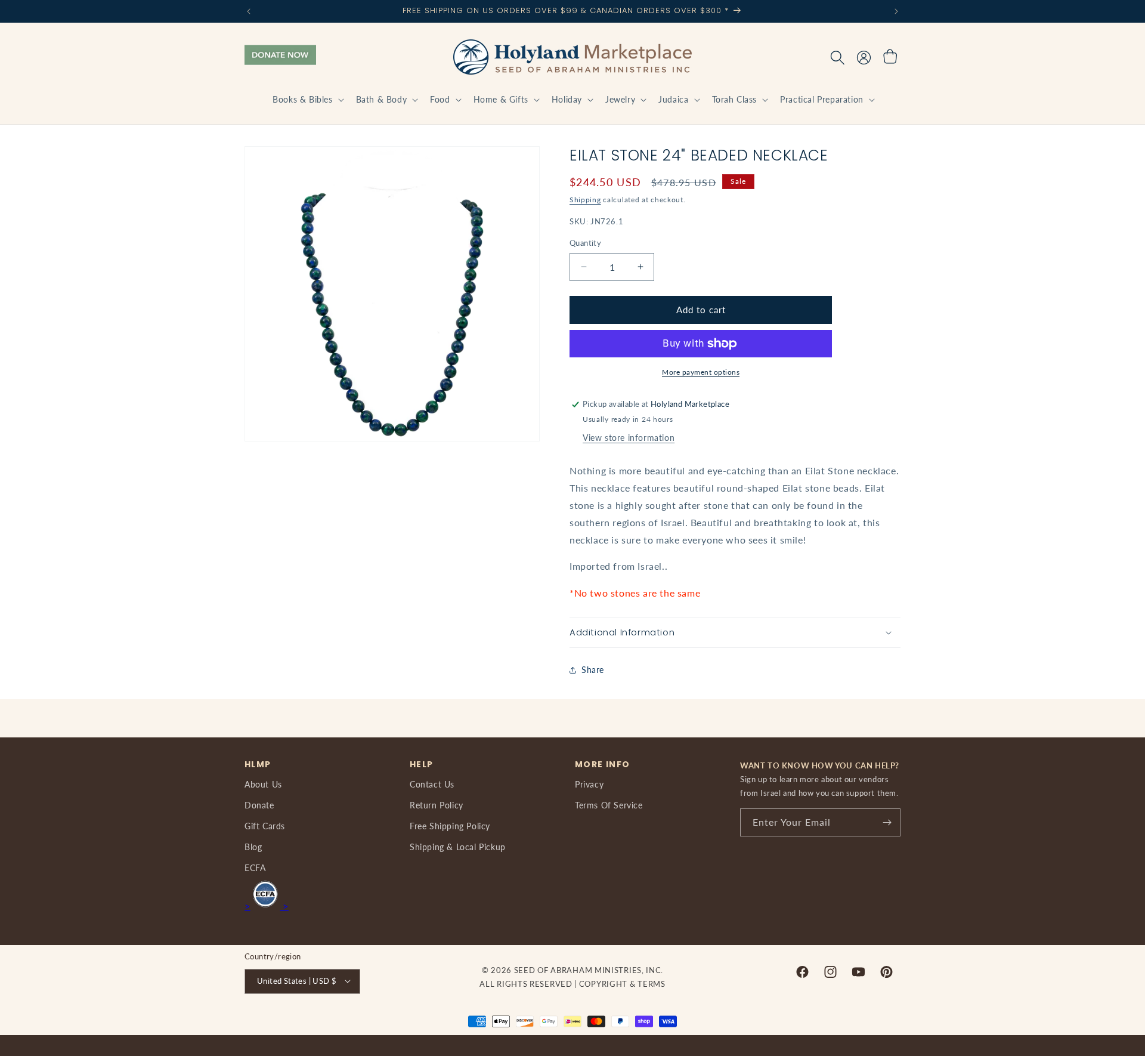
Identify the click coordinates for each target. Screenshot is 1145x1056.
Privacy (589, 784)
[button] (306, 99)
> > (267, 906)
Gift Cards (265, 826)
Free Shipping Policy (450, 826)
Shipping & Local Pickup (458, 847)
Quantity (585, 243)
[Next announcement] (896, 11)
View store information (628, 438)
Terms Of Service (609, 805)
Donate (259, 805)
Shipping (585, 199)
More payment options (700, 372)
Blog (253, 847)
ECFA (255, 868)
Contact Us (432, 784)
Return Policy (436, 805)
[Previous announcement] (249, 11)
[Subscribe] (887, 822)
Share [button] (592, 670)
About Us (263, 784)
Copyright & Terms (622, 983)
